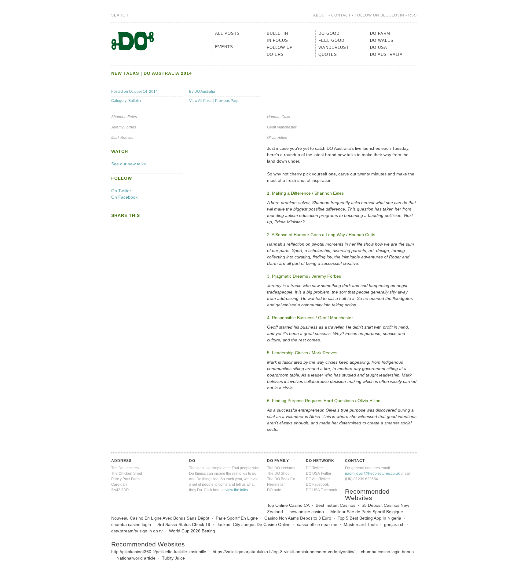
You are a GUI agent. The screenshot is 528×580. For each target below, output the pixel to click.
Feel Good (331, 40)
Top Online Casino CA (288, 505)
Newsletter (276, 484)
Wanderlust (333, 47)
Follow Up (280, 47)
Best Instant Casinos (335, 505)
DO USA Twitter (318, 473)
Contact (341, 15)
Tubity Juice (173, 558)
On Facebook (124, 197)
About (320, 15)
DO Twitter (314, 468)
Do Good (328, 33)
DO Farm (380, 33)
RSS (412, 15)
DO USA (378, 47)
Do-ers (275, 54)
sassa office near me (317, 524)
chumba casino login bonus (387, 551)
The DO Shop (278, 473)
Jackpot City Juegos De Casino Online (254, 524)
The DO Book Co (281, 479)
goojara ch (394, 524)
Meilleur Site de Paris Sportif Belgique (366, 511)
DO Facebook (317, 484)
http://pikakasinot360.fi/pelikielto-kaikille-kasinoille (158, 551)
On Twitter (121, 190)
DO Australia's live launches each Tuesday (367, 148)
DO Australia (204, 91)
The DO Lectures (281, 468)
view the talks (237, 490)
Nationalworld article (136, 558)
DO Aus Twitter (318, 479)
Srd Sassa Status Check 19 (183, 524)
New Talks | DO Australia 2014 (151, 73)
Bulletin (134, 101)
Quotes (327, 54)
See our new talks (128, 163)
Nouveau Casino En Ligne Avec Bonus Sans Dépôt (160, 518)
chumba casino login (131, 524)
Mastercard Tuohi (361, 524)
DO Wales (382, 40)
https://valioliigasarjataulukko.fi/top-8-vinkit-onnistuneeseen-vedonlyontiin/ (283, 551)
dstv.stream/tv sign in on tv (137, 530)
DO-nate (274, 490)
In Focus (277, 40)
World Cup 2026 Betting (192, 530)
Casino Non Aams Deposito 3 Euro (297, 518)
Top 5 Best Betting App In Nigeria (369, 518)
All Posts (227, 33)
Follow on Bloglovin (379, 15)
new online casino (306, 511)
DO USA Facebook (321, 490)
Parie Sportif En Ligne (237, 518)
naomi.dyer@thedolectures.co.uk (372, 473)
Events (224, 47)
